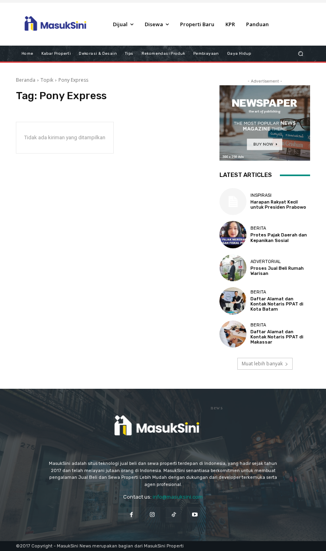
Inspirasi (261, 195)
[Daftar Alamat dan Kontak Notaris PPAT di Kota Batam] (232, 300)
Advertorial (265, 261)
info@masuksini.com (178, 497)
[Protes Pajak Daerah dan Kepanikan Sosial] (232, 234)
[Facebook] (131, 514)
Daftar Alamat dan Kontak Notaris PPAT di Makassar (276, 337)
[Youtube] (194, 514)
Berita (258, 228)
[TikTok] (173, 514)
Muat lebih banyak (262, 363)
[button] (301, 53)
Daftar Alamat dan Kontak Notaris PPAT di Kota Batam (276, 304)
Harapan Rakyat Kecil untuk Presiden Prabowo (278, 205)
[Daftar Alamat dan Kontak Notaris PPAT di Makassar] (232, 334)
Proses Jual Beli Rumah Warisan (277, 271)
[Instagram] (152, 514)
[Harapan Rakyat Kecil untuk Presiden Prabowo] (232, 201)
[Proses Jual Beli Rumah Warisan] (232, 267)
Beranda (25, 80)
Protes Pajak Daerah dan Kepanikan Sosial (278, 237)
